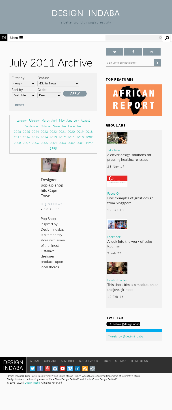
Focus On (113, 193)
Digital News (51, 204)
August (85, 120)
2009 (89, 137)
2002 (71, 143)
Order (42, 89)
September (32, 126)
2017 (17, 137)
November (59, 126)
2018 (89, 131)
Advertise (68, 361)
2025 (26, 131)
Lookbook (114, 236)
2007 (26, 143)
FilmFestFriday (117, 280)
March (45, 120)
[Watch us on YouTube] (62, 368)
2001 (80, 143)
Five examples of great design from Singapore (130, 200)
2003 (62, 143)
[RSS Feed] (85, 368)
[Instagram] (55, 368)
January (22, 120)
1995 (53, 148)
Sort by (17, 89)
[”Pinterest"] (152, 52)
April (54, 120)
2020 (71, 131)
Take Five (113, 150)
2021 (62, 131)
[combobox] (133, 38)
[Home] (86, 14)
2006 (35, 143)
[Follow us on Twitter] (114, 52)
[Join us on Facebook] (133, 52)
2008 (17, 143)
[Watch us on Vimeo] (70, 368)
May (62, 120)
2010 (80, 137)
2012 (62, 137)
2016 (26, 137)
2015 (35, 137)
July (76, 120)
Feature (43, 77)
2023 (44, 131)
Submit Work (88, 361)
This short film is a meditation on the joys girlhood (133, 287)
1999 (89, 143)
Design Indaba (32, 382)
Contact (50, 361)
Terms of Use (140, 361)
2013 (53, 137)
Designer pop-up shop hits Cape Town (52, 187)
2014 (44, 137)
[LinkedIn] (77, 368)
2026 (17, 131)
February (34, 120)
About (34, 361)
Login (107, 361)
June (69, 120)
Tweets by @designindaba (125, 336)
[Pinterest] (47, 368)
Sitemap (120, 361)
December (74, 126)
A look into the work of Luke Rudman (129, 244)
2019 (80, 131)
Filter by (18, 77)
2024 (35, 131)
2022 (53, 131)
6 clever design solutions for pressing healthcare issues (129, 157)
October (46, 126)
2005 (44, 143)
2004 (53, 143)
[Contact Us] (92, 368)
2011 (71, 137)
